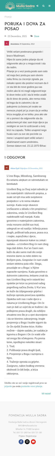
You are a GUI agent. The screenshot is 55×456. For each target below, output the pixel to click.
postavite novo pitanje (31, 386)
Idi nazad (46, 393)
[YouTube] (33, 441)
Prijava (22, 436)
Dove (36, 36)
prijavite (8, 386)
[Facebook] (21, 441)
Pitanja (7, 16)
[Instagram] (27, 441)
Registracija (31, 436)
